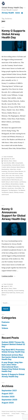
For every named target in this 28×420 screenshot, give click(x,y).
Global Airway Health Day (12, 7)
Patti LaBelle (8, 186)
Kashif (3, 182)
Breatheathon (5, 169)
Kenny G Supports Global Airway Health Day (13, 34)
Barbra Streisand (11, 167)
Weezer (11, 192)
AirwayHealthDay (6, 165)
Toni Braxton (5, 192)
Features (5, 161)
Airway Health (8, 13)
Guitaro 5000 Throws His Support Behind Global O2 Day (13, 344)
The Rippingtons (12, 190)
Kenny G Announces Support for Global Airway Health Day (14, 214)
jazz (21, 180)
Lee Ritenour (22, 182)
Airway (5, 290)
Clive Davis (11, 171)
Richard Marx (16, 186)
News (10, 161)
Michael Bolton (15, 184)
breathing (10, 290)
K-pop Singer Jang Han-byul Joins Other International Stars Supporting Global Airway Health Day (13, 366)
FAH (13, 175)
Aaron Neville (7, 163)
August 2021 (7, 393)
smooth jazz (10, 188)
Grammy (18, 292)
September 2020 (9, 400)
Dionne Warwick (18, 171)
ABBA (13, 163)
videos (3, 415)
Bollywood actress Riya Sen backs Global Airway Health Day (13, 357)
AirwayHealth (19, 163)
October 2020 (8, 396)
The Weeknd (21, 190)
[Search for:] (14, 303)
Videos (15, 161)
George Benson (10, 177)
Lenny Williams (6, 184)
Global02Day (19, 177)
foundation (10, 415)
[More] (22, 13)
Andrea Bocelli (16, 165)
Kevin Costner (14, 182)
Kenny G (8, 182)
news (17, 13)
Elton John (9, 175)
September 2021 (9, 390)
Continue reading (8, 276)
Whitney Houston (19, 192)
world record (5, 194)
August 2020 (8, 403)
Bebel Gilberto (21, 167)
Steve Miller (18, 188)
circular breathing (19, 290)
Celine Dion (13, 169)
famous (17, 175)
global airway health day (8, 292)
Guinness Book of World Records (11, 180)
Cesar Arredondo (8, 156)
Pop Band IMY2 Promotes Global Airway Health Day (13, 351)
